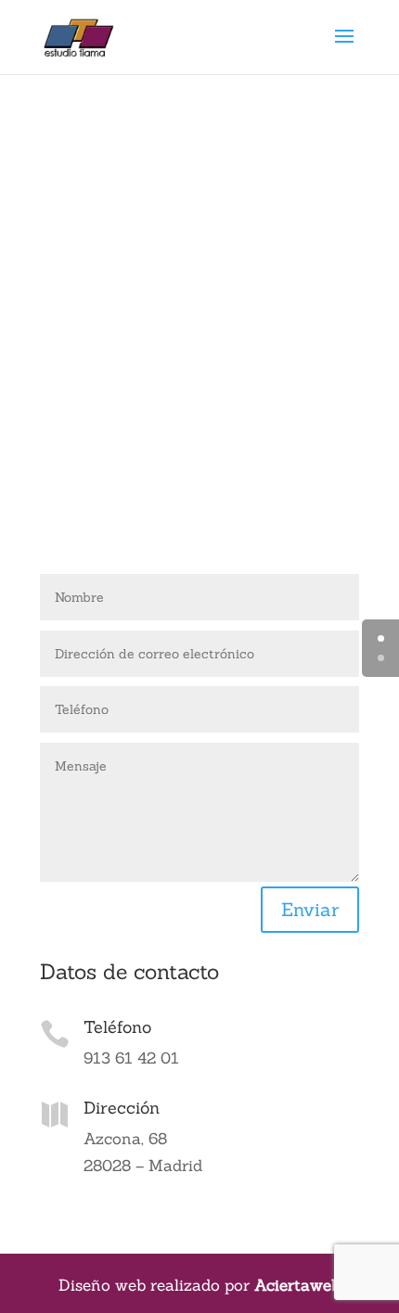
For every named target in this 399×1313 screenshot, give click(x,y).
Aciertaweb (297, 1285)
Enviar (310, 909)
